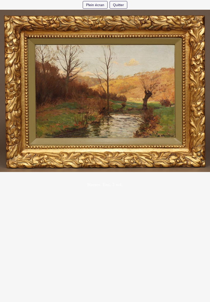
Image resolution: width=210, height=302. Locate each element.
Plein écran (95, 5)
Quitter (118, 5)
